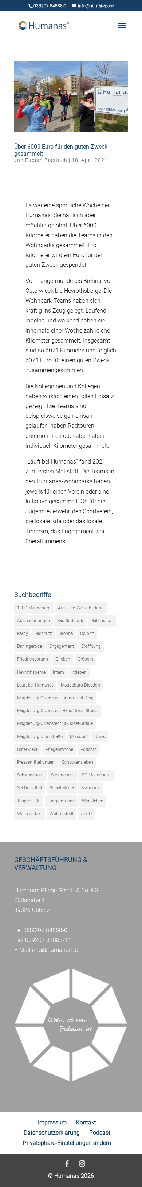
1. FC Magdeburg (34, 607)
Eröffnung (91, 646)
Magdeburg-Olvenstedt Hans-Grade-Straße (57, 710)
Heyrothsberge (31, 672)
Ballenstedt (102, 620)
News (99, 736)
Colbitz (87, 633)
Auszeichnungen (33, 620)
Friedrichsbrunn (32, 659)
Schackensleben (77, 762)
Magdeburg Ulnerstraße (40, 736)
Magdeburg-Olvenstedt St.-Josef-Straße (55, 723)
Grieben (62, 659)
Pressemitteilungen (36, 762)
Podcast (88, 749)
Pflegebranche (59, 749)
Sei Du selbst (29, 787)
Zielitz (86, 813)
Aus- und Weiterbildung (81, 607)
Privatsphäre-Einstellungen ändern (67, 1142)
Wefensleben (29, 813)
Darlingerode (29, 646)
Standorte (90, 787)
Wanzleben (92, 801)
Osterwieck (27, 749)
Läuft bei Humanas (35, 685)
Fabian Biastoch (46, 160)
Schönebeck (63, 775)
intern (58, 672)
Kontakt (86, 1122)
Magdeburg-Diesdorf (80, 685)
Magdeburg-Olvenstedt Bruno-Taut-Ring (55, 697)
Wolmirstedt (62, 813)
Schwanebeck (30, 775)
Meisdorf (78, 736)
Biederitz (43, 633)
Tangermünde (61, 801)
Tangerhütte (28, 801)
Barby (22, 633)
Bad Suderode (70, 620)
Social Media (62, 787)
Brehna (66, 633)
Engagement (61, 646)
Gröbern (85, 659)
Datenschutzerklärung (52, 1132)
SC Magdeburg (96, 775)
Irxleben (79, 672)
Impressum (52, 1122)
